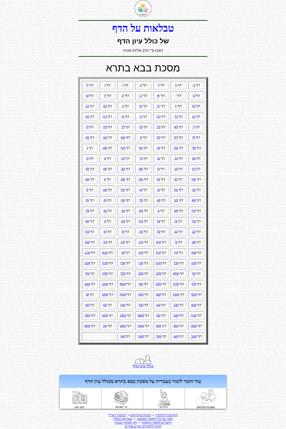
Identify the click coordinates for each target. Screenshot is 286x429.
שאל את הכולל (122, 419)
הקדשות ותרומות (167, 415)
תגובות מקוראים (140, 415)
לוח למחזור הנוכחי (125, 422)
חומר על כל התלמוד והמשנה (155, 419)
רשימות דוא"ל (118, 415)
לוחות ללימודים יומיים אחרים (143, 426)
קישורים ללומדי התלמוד (157, 422)
